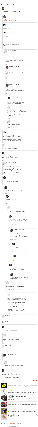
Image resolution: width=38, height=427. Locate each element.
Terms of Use (13, 423)
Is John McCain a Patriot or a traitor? (13, 402)
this (18, 66)
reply (3, 48)
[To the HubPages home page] (3, 423)
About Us (8, 423)
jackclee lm (10, 66)
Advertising (20, 423)
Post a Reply (35, 380)
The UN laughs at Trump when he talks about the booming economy (18, 390)
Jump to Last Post (29, 6)
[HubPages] (18, 1)
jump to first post (31, 380)
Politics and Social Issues (11, 389)
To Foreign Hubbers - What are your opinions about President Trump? (18, 383)
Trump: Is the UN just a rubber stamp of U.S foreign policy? (17, 396)
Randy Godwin (12, 97)
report (5, 48)
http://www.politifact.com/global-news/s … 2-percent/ (8, 350)
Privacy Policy (17, 423)
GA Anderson (10, 195)
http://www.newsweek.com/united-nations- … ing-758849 (9, 20)
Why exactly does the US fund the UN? (13, 415)
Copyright (11, 423)
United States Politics (10, 395)
